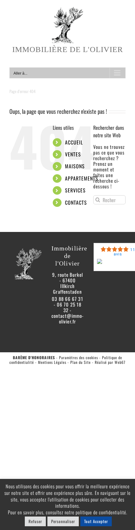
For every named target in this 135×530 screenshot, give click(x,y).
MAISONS (75, 166)
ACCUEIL (74, 142)
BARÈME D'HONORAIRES (34, 357)
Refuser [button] (35, 521)
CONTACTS (76, 202)
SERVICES (75, 190)
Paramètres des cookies (78, 357)
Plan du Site (80, 362)
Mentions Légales (52, 362)
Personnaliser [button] (63, 521)
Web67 (120, 362)
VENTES (73, 154)
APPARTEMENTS (81, 178)
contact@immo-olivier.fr (67, 318)
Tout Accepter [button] (96, 521)
